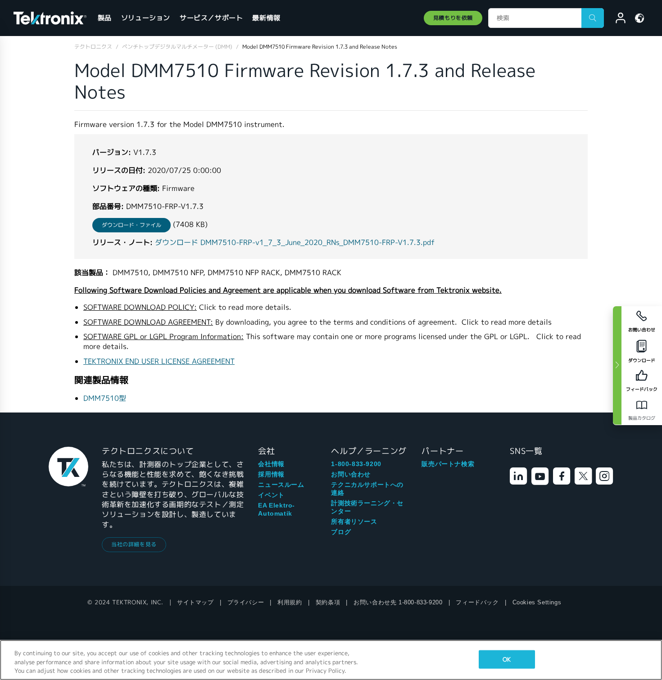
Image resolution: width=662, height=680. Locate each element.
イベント (271, 495)
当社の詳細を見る (134, 544)
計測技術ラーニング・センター (367, 507)
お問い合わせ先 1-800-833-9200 (398, 602)
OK (507, 659)
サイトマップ (195, 602)
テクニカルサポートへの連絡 (367, 488)
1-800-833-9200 (356, 463)
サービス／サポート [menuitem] (211, 18)
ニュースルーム (281, 484)
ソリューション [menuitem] (145, 18)
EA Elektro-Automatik (276, 509)
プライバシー (245, 602)
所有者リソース (354, 521)
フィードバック (477, 602)
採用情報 (271, 474)
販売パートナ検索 (448, 463)
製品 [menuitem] (105, 18)
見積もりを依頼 (453, 18)
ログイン (617, 19)
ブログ (341, 531)
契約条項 (328, 602)
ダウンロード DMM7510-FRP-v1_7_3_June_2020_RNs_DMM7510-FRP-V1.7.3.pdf (295, 242)
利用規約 (289, 602)
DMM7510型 (104, 398)
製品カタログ (641, 418)
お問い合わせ (351, 474)
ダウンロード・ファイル (131, 225)
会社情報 (271, 463)
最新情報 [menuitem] (266, 18)
